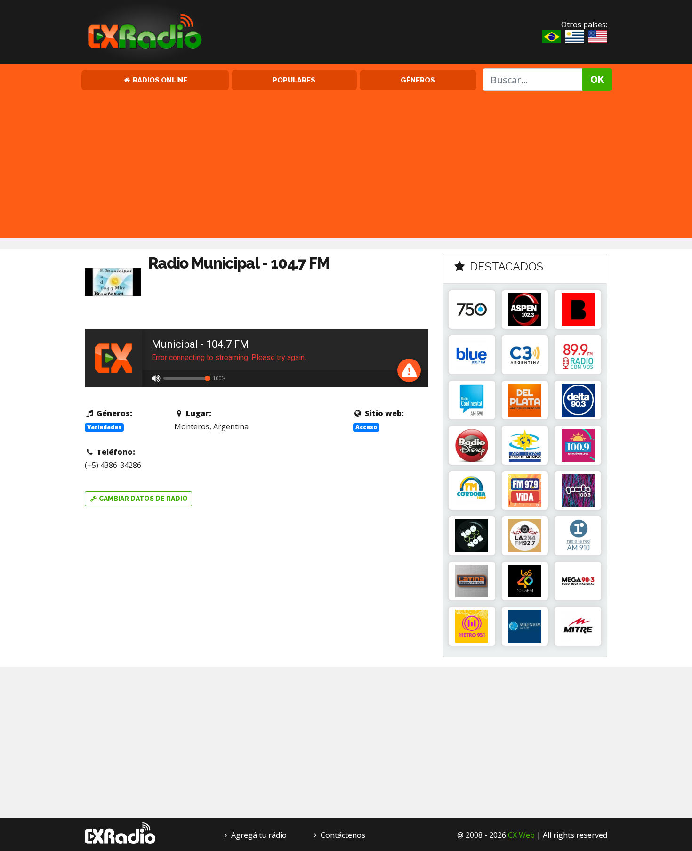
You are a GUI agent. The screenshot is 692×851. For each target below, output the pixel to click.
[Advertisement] (346, 163)
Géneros (418, 80)
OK (597, 79)
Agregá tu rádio (259, 835)
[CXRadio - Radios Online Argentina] (120, 832)
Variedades (104, 427)
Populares (294, 80)
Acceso (366, 427)
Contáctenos (343, 835)
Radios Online (159, 80)
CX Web (521, 835)
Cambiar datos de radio (142, 498)
